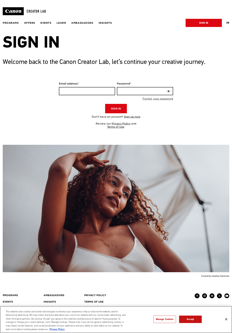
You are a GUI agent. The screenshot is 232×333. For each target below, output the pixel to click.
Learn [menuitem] (61, 23)
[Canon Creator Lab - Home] (26, 11)
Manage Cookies (164, 319)
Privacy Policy (121, 123)
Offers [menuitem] (29, 23)
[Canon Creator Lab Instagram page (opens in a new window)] (204, 297)
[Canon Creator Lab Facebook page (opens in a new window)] (197, 297)
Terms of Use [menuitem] (93, 301)
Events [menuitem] (45, 23)
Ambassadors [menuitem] (82, 23)
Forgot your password (158, 98)
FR (227, 23)
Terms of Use (115, 126)
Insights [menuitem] (105, 23)
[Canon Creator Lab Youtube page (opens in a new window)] (226, 297)
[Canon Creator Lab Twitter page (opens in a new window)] (219, 297)
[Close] (226, 319)
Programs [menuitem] (11, 23)
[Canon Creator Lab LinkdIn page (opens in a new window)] (212, 297)
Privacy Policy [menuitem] (95, 295)
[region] (116, 319)
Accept (190, 319)
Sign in (203, 23)
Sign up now (132, 116)
